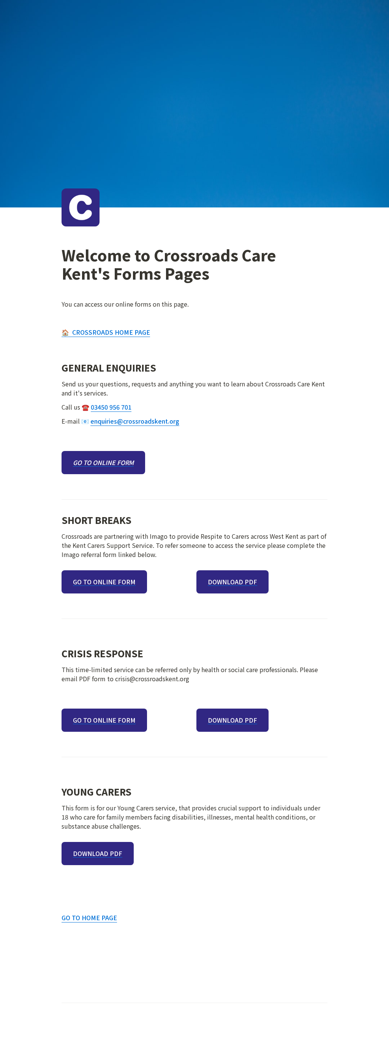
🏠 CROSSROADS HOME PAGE (106, 332)
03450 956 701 (111, 406)
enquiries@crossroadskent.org (134, 421)
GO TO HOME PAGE (89, 917)
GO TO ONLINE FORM (103, 463)
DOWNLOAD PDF (232, 582)
